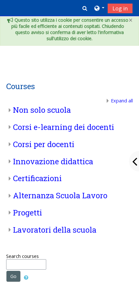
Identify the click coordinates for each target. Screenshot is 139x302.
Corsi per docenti (43, 144)
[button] (85, 8)
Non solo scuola (42, 110)
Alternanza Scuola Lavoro (60, 195)
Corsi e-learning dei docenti (63, 127)
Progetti (27, 212)
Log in (120, 8)
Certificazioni (37, 178)
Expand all (122, 101)
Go (13, 276)
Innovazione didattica (53, 161)
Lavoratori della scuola (54, 230)
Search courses (22, 256)
